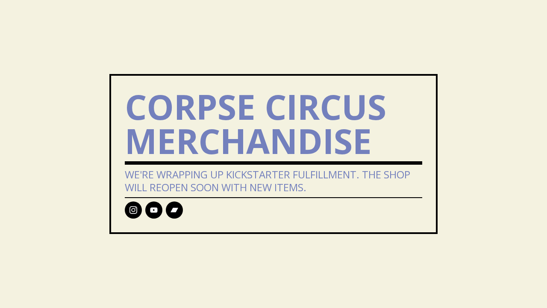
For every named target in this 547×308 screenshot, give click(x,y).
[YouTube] (153, 210)
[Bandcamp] (174, 210)
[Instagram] (133, 210)
